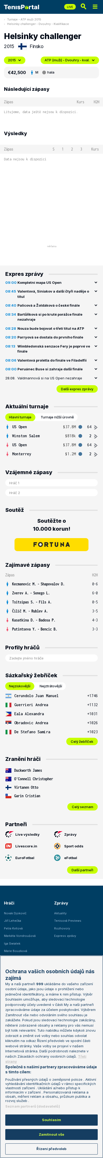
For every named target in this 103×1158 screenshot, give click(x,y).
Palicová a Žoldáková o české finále (48, 305)
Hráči (9, 903)
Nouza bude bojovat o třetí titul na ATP (50, 328)
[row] (51, 426)
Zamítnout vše (51, 1134)
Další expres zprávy (77, 389)
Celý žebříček (82, 741)
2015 (12, 60)
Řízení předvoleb (51, 1149)
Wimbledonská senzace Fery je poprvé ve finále (53, 349)
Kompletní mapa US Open (39, 282)
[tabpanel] (51, 440)
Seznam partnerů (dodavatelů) (32, 1106)
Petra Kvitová (13, 928)
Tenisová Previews (67, 921)
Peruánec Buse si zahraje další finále (50, 369)
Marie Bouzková (15, 951)
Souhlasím (51, 1120)
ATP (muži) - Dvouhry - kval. (67, 60)
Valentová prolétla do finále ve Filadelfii (52, 360)
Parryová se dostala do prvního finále (50, 337)
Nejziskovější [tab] (19, 686)
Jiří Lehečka (12, 921)
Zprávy (70, 834)
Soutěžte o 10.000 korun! (51, 525)
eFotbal (70, 858)
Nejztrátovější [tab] (51, 686)
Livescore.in (26, 846)
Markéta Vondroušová (20, 936)
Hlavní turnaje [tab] (20, 417)
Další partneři (82, 870)
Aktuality (60, 913)
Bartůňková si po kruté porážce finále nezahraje (49, 317)
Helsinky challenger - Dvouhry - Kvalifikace (38, 24)
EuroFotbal (24, 858)
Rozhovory (62, 928)
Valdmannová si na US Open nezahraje (49, 378)
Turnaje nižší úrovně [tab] (57, 417)
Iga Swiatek (12, 943)
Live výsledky (27, 834)
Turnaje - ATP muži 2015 (24, 19)
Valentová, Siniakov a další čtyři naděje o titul (53, 294)
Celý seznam (82, 807)
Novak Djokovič (15, 913)
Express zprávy (65, 936)
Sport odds (73, 846)
